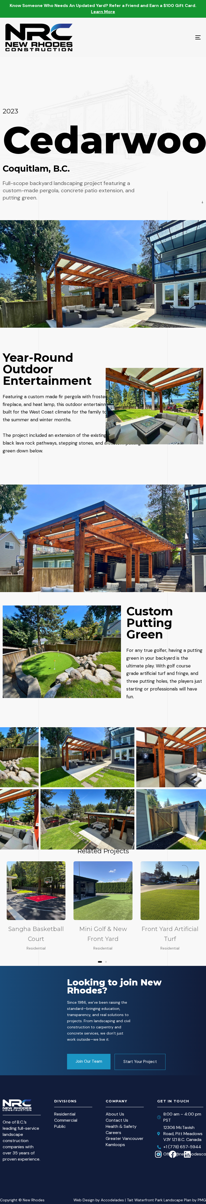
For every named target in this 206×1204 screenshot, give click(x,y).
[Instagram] (158, 1146)
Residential (36, 948)
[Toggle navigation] (168, 37)
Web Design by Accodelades (98, 1192)
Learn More (103, 11)
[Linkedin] (187, 1146)
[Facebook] (172, 1146)
